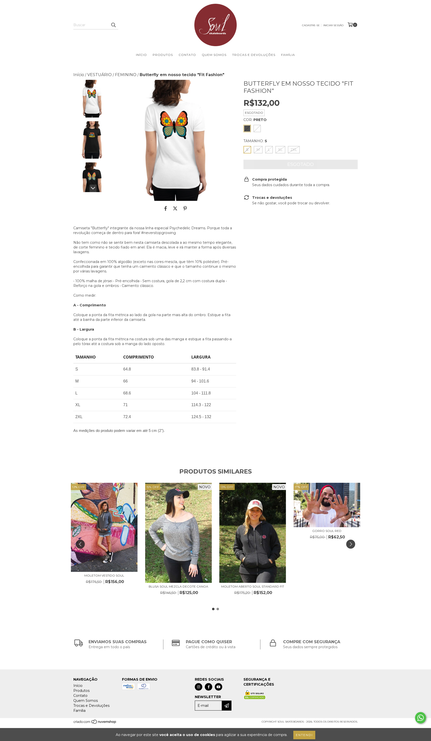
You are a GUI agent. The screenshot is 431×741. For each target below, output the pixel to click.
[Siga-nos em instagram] (198, 687)
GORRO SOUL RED (326, 531)
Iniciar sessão (333, 25)
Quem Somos (214, 55)
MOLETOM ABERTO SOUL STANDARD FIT (252, 586)
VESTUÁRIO (99, 74)
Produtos (163, 55)
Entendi (304, 735)
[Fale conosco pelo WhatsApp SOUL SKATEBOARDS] (420, 718)
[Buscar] (113, 24)
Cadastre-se (311, 25)
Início (141, 55)
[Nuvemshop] (95, 723)
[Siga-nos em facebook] (208, 687)
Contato (187, 55)
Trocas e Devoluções (253, 55)
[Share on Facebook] (165, 208)
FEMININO (125, 74)
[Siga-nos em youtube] (218, 687)
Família (288, 55)
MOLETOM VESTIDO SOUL (104, 575)
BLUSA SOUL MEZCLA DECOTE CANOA (178, 586)
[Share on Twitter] (175, 208)
